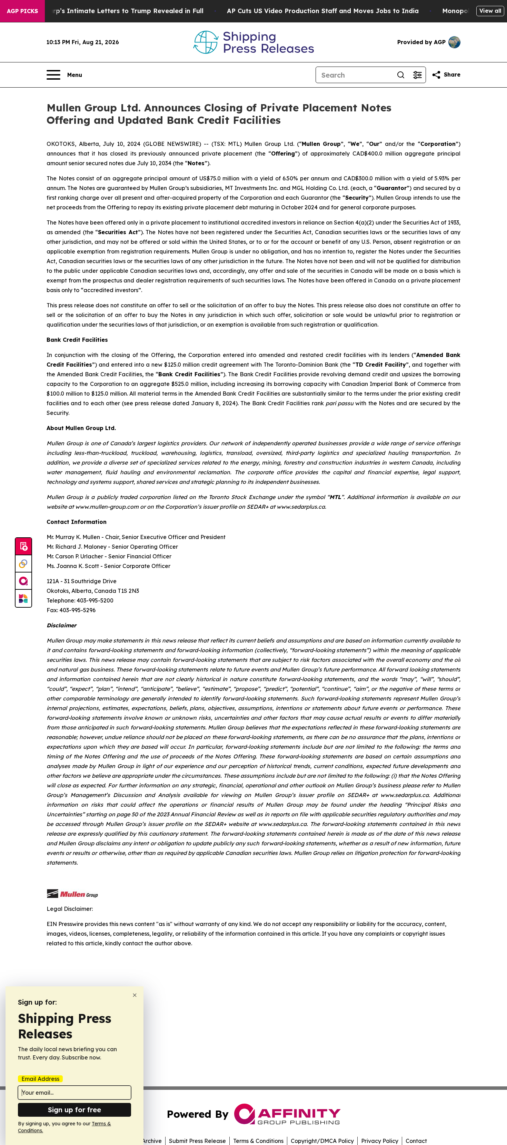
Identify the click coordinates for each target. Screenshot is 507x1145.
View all (490, 10)
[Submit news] (23, 546)
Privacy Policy (379, 1140)
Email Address (40, 1078)
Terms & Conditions (258, 1140)
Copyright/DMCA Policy (322, 1140)
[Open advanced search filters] (417, 75)
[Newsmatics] (23, 598)
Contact (416, 1140)
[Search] (400, 75)
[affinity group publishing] (23, 581)
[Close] (134, 995)
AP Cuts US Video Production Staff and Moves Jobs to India (323, 11)
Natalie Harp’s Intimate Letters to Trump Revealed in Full (111, 11)
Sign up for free (74, 1109)
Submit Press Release (197, 1140)
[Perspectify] (23, 563)
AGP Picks (22, 11)
